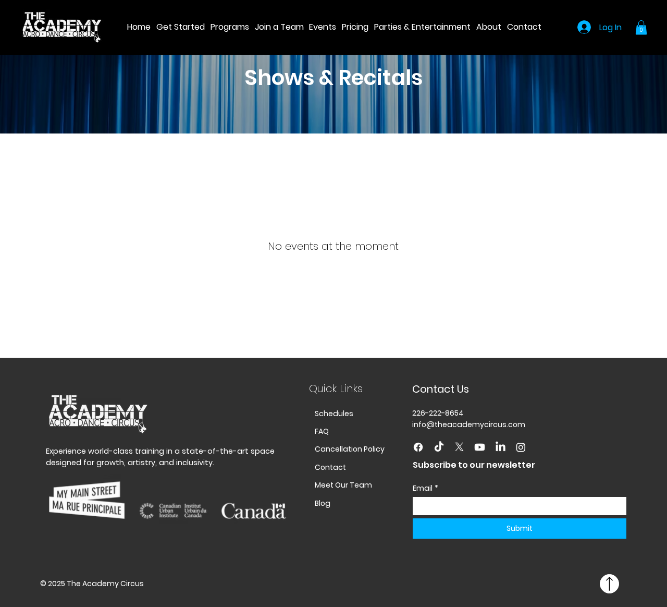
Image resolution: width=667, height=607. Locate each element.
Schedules (334, 413)
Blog (322, 503)
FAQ (322, 431)
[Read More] (610, 584)
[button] (229, 27)
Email (425, 488)
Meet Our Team (343, 485)
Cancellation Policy (350, 449)
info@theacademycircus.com (468, 424)
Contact (330, 467)
